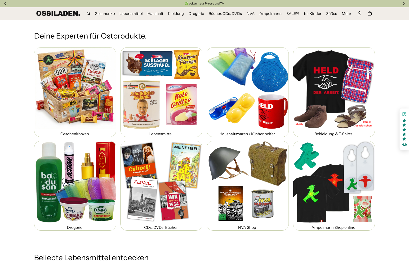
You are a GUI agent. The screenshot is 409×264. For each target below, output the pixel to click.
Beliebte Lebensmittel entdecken (91, 257)
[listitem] (346, 13)
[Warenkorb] (370, 13)
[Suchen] (88, 13)
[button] (404, 129)
